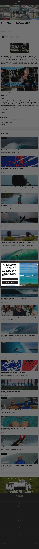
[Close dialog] (37, 264)
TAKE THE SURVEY (10, 278)
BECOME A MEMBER (10, 282)
